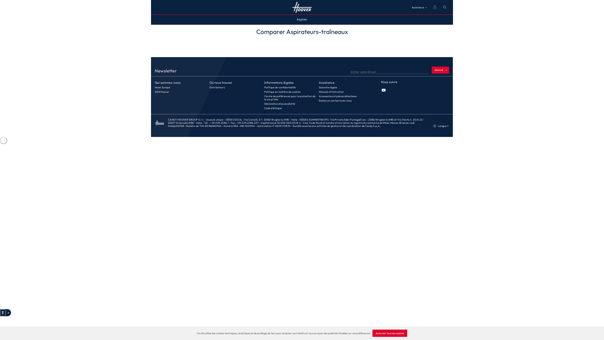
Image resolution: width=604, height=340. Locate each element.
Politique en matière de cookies (282, 91)
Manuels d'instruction (331, 91)
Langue (442, 126)
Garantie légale (328, 87)
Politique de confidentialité (280, 87)
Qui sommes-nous (168, 83)
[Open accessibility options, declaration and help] (3, 312)
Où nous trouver (221, 83)
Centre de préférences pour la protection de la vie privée (290, 98)
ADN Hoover (162, 91)
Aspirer (302, 19)
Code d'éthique (273, 108)
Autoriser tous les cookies (390, 333)
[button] (8, 312)
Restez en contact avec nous (335, 100)
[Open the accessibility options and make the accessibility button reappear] (3, 140)
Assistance (418, 7)
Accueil (302, 7)
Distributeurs (217, 87)
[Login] (435, 7)
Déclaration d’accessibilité (279, 103)
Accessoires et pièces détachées (338, 96)
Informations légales (279, 83)
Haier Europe (162, 87)
